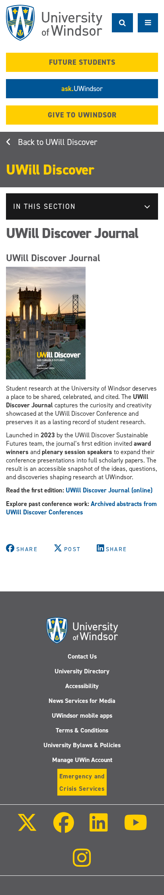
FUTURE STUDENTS (82, 62)
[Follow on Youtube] (135, 828)
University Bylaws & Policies (82, 745)
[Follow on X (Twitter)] (27, 828)
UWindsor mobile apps (82, 715)
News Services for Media (82, 701)
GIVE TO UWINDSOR (82, 115)
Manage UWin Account (82, 760)
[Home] (54, 23)
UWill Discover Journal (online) (109, 490)
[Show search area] (122, 22)
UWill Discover (71, 142)
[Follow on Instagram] (82, 863)
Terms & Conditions (82, 730)
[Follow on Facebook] (63, 828)
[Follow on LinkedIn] (98, 828)
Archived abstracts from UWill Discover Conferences (81, 508)
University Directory (82, 671)
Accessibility (82, 686)
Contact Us (82, 656)
